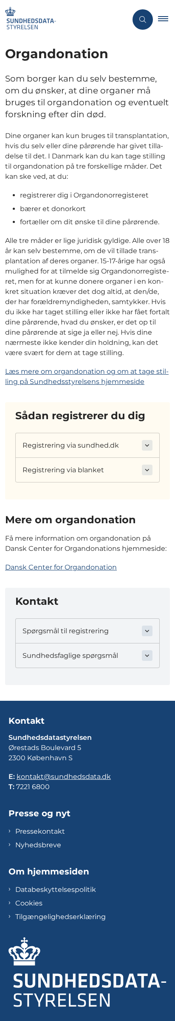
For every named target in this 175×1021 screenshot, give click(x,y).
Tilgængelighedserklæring (60, 917)
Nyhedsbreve (38, 845)
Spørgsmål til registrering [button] (66, 631)
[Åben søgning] (143, 19)
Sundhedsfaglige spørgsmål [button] (70, 656)
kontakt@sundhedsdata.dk (64, 777)
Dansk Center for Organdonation (61, 567)
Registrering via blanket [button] (63, 470)
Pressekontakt (40, 831)
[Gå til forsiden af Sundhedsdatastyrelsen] (63, 19)
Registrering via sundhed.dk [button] (71, 445)
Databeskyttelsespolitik (55, 890)
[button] (166, 19)
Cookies (28, 903)
